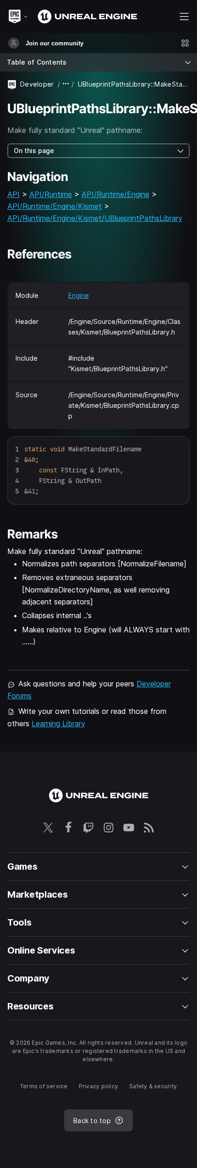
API (13, 194)
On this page (34, 150)
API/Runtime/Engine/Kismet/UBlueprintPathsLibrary (94, 218)
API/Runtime (50, 194)
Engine (78, 295)
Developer (37, 84)
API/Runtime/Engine (115, 194)
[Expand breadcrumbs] (66, 84)
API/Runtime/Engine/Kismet (54, 206)
